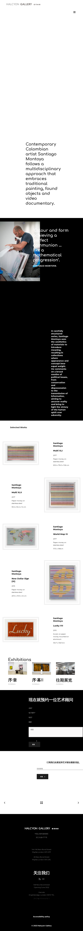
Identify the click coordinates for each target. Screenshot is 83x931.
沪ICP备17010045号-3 (41, 899)
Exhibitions (11, 684)
